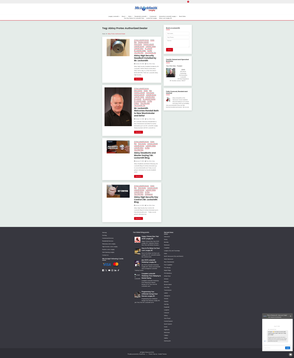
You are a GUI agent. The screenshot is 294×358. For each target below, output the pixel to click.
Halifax (166, 338)
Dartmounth (167, 341)
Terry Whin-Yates (138, 52)
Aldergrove (167, 296)
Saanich (166, 301)
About (123, 16)
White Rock (167, 276)
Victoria (166, 298)
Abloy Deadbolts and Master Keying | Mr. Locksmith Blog (145, 155)
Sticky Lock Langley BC (165, 18)
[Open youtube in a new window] (109, 271)
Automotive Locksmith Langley (167, 16)
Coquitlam (166, 248)
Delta (165, 253)
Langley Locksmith (113, 16)
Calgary (166, 335)
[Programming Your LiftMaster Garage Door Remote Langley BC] (137, 294)
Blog (135, 42)
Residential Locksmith (140, 16)
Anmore (166, 279)
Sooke (165, 326)
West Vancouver (168, 259)
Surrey (166, 239)
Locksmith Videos (138, 48)
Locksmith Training (151, 46)
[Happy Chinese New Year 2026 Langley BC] (137, 239)
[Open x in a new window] (106, 271)
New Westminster (169, 262)
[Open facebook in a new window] (103, 271)
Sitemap (104, 232)
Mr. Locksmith (148, 48)
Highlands (166, 329)
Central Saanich (168, 321)
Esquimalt (166, 307)
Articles (152, 40)
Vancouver (167, 236)
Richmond (166, 245)
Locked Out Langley (151, 18)
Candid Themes (162, 354)
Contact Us (105, 255)
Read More (138, 79)
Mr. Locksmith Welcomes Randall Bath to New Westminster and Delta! (146, 112)
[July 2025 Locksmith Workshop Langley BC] (137, 263)
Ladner (166, 293)
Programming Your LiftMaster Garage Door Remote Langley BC (150, 294)
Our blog (104, 235)
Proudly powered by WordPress (136, 354)
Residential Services (107, 241)
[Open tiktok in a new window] (118, 271)
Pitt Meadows (168, 273)
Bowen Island (168, 284)
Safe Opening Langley (108, 252)
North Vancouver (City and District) (173, 256)
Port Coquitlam (168, 264)
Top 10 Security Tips (150, 52)
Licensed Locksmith (148, 44)
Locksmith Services (139, 46)
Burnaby (166, 242)
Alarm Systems (138, 90)
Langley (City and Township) (172, 250)
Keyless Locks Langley (108, 249)
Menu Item (191, 2)
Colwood (166, 312)
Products (136, 103)
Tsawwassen (168, 290)
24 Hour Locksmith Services (141, 40)
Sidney (166, 315)
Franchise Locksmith (143, 42)
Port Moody (167, 267)
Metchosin (167, 332)
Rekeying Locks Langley (109, 244)
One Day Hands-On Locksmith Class (134, 18)
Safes (129, 16)
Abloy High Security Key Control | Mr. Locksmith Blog (146, 199)
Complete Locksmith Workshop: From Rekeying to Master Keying (151, 276)
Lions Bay (166, 287)
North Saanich (168, 324)
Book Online (182, 16)
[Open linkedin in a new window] (115, 271)
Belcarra (166, 281)
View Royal (167, 318)
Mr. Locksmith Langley (140, 50)
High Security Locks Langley (110, 246)
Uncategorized (149, 194)
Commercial (153, 16)
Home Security (138, 44)
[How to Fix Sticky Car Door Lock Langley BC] (137, 251)
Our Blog (149, 50)
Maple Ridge (167, 270)
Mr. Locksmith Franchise (149, 99)
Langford (166, 310)
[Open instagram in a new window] (112, 271)
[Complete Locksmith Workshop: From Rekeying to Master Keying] (137, 280)
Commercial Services (108, 238)
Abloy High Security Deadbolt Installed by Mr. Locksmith (145, 58)
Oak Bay (166, 304)
